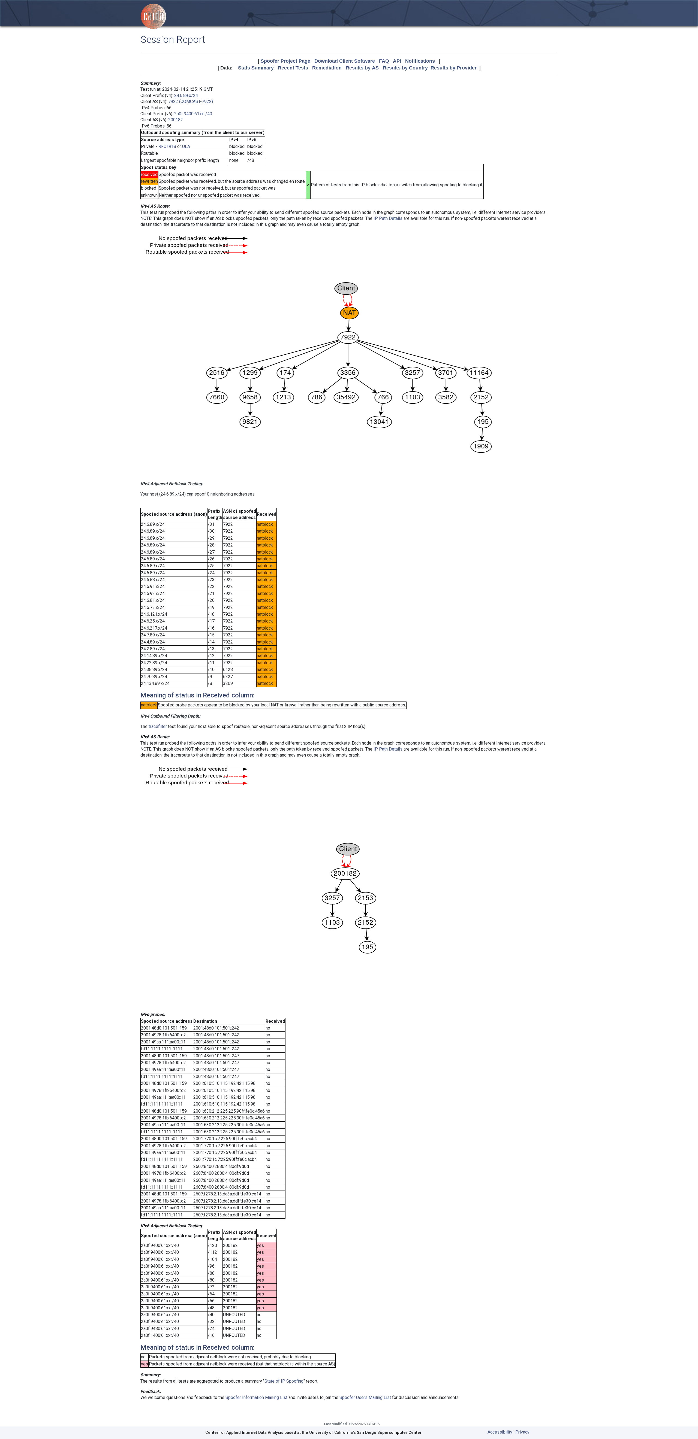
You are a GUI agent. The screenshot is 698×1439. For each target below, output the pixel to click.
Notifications (420, 61)
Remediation (327, 68)
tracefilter (158, 726)
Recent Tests (293, 68)
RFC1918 (167, 146)
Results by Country (405, 68)
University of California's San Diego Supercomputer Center (365, 1432)
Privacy (522, 1432)
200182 (175, 119)
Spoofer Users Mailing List (365, 1397)
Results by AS (362, 68)
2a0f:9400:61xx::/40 (193, 113)
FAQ (384, 61)
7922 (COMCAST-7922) (190, 101)
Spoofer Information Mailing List (256, 1397)
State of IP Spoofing (283, 1381)
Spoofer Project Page (285, 61)
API (397, 61)
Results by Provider (454, 68)
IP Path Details (388, 218)
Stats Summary (256, 68)
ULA (186, 146)
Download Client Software (344, 61)
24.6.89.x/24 (186, 95)
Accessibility (500, 1432)
